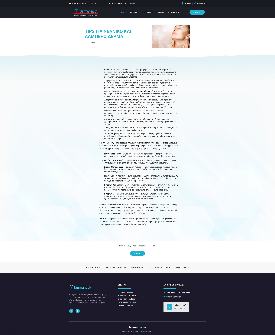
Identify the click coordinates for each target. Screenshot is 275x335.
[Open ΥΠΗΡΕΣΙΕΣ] (154, 12)
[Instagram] (78, 311)
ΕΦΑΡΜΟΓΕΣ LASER (181, 267)
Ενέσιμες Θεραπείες (138, 267)
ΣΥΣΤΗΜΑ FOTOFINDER (160, 267)
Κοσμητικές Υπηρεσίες (116, 267)
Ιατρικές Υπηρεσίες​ (94, 267)
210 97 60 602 (179, 308)
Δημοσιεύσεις (90, 42)
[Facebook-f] (71, 311)
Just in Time (143, 332)
